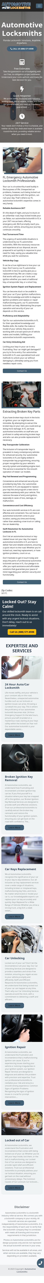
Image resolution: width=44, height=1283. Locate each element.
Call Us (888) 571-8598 (21, 631)
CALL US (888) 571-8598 (22, 48)
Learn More (14, 735)
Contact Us (22, 371)
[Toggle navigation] (39, 6)
